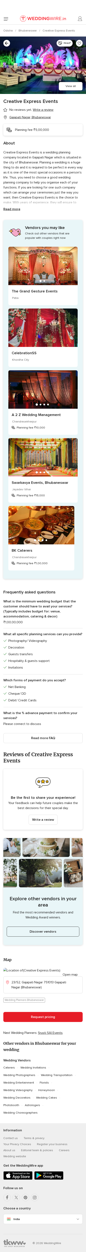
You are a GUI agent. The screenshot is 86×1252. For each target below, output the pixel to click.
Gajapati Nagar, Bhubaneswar (30, 117)
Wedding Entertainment (18, 1082)
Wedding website (14, 1156)
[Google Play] (48, 1179)
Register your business (52, 1144)
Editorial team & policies (37, 1150)
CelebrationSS (24, 353)
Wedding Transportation (56, 1075)
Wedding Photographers (19, 1075)
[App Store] (18, 1179)
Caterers (9, 1067)
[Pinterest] (25, 1197)
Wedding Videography (18, 1090)
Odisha (8, 30)
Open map (70, 975)
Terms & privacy (34, 1138)
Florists (44, 1082)
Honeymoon (46, 1090)
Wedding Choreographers (20, 1112)
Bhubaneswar (28, 30)
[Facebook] (7, 1197)
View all (71, 86)
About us (9, 1150)
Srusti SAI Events (50, 1033)
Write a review (43, 820)
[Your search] (6, 43)
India (16, 1219)
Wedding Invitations (33, 1067)
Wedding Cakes (46, 1097)
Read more (11, 209)
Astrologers (32, 1105)
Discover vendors (43, 932)
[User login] (80, 19)
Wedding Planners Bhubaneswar (24, 1000)
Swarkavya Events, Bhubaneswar (40, 482)
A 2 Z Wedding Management (36, 414)
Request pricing (43, 1017)
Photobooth (11, 1105)
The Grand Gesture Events (35, 291)
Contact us (10, 1138)
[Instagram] (34, 1197)
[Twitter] (16, 1197)
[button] (43, 799)
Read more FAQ (43, 738)
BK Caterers (22, 550)
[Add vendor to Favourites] (79, 43)
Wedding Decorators (16, 1097)
